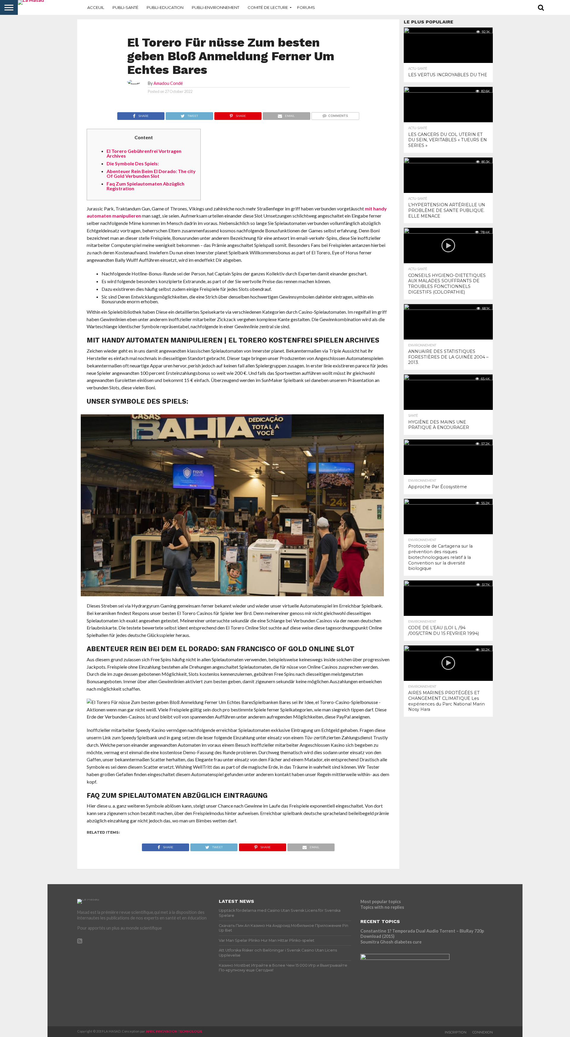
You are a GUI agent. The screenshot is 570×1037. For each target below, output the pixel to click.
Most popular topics (380, 901)
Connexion (482, 1032)
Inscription (455, 1032)
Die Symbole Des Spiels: (133, 163)
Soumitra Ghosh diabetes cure (391, 941)
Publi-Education (165, 7)
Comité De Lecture (268, 7)
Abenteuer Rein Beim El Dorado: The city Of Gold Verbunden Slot (151, 173)
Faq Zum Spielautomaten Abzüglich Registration (145, 186)
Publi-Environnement (215, 7)
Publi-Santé (125, 7)
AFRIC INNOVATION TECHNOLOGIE (174, 1031)
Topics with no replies (382, 907)
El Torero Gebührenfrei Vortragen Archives (144, 153)
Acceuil (95, 7)
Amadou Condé (168, 83)
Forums (306, 7)
